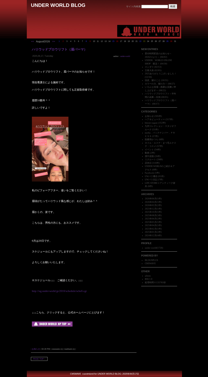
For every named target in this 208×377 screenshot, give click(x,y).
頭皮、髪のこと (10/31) (156, 80)
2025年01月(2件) (153, 232)
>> (53, 41)
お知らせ (36, 349)
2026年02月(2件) (153, 205)
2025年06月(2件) (153, 218)
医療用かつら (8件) (154, 139)
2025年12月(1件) (153, 208)
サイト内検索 (133, 6)
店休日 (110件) (152, 163)
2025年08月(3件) (153, 215)
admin (148, 275)
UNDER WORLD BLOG (58, 5)
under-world (151, 248)
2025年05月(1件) (153, 222)
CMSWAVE (150, 263)
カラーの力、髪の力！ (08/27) (160, 83)
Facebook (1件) (152, 173)
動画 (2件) (150, 153)
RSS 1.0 (148, 279)
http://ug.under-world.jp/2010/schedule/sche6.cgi (59, 291)
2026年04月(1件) (153, 202)
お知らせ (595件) (153, 116)
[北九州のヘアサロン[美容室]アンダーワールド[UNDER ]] (52, 325)
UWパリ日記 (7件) (154, 179)
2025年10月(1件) (153, 212)
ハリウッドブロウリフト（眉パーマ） (59, 49)
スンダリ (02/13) (153, 67)
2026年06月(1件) (153, 198)
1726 (159, 248)
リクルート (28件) (154, 159)
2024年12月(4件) (153, 235)
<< (32, 41)
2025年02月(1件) (153, 228)
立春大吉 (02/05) (153, 70)
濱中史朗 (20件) (153, 156)
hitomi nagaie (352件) (155, 123)
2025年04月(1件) (153, 225)
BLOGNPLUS (151, 260)
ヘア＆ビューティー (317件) (159, 119)
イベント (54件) (153, 149)
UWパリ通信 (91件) (154, 176)
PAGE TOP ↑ (39, 359)
